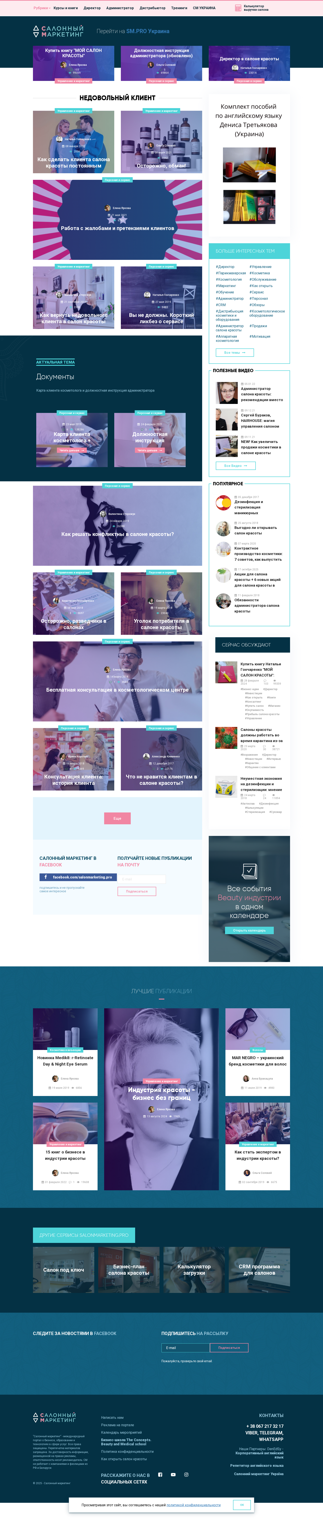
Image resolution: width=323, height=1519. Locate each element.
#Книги (271, 697)
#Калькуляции (254, 807)
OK (242, 1505)
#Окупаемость (254, 710)
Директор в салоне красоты (249, 58)
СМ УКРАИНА (204, 8)
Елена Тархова (165, 600)
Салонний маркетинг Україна (258, 1474)
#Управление (260, 267)
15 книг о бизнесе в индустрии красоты (65, 1155)
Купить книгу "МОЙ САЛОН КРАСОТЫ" (73, 53)
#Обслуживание (262, 279)
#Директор (225, 267)
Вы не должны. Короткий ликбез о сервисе (161, 318)
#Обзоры (257, 305)
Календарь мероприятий (121, 1432)
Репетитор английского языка (256, 1466)
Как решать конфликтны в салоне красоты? (117, 534)
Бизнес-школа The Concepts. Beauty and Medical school (126, 1442)
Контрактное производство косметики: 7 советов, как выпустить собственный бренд (258, 554)
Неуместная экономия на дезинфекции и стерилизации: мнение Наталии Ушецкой (261, 784)
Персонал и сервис (161, 81)
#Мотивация (259, 336)
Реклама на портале (117, 1425)
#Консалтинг (253, 701)
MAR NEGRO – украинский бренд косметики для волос (258, 1061)
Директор (92, 8)
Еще (117, 818)
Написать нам (112, 1417)
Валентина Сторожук (78, 294)
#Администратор (230, 298)
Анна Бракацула (262, 1078)
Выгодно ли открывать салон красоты (255, 530)
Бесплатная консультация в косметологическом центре (117, 690)
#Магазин (274, 705)
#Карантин (252, 763)
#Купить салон (254, 705)
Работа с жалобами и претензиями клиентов (117, 228)
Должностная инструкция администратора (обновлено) (161, 53)
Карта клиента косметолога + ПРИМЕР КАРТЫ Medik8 (72, 437)
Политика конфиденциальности (127, 1451)
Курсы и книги (66, 8)
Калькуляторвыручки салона (256, 7)
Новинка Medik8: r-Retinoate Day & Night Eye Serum (65, 1061)
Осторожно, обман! (161, 166)
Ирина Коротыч (78, 756)
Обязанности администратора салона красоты (256, 605)
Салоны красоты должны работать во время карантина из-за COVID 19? (262, 735)
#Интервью (274, 758)
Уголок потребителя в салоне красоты (161, 624)
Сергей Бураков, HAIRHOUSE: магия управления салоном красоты (260, 421)
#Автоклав (248, 803)
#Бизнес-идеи (250, 689)
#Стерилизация (255, 812)
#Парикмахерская (231, 273)
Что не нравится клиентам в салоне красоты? (161, 780)
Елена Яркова (78, 64)
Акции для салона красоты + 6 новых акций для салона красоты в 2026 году (257, 580)
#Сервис (256, 292)
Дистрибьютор (152, 8)
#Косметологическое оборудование (266, 313)
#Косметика (259, 273)
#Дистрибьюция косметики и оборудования (229, 315)
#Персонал (258, 298)
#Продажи (258, 326)
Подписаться (137, 891)
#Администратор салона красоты (230, 328)
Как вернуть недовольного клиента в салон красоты (74, 318)
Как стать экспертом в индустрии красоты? (258, 1155)
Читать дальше (115, 250)
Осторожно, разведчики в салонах (73, 624)
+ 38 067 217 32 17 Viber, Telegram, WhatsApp (264, 1433)
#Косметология (229, 279)
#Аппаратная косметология (227, 338)
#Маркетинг (226, 286)
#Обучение (225, 292)
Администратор (120, 8)
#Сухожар (275, 812)
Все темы (232, 353)
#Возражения (249, 754)
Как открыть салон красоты (124, 1459)
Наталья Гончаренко (254, 68)
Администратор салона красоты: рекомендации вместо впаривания (262, 394)
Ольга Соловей (166, 64)
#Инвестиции (253, 693)
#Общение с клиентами (260, 767)
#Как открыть (261, 286)
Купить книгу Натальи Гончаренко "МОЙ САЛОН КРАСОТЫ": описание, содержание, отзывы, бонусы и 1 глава (262, 670)
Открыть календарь (249, 930)
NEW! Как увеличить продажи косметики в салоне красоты (261, 447)
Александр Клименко (166, 756)
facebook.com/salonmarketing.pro (82, 877)
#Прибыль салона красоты (262, 714)
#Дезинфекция (269, 803)
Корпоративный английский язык (259, 1455)
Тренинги (179, 8)
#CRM (221, 305)
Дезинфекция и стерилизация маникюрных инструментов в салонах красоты (257, 508)
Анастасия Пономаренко (78, 600)
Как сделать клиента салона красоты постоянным (73, 162)
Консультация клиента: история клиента (73, 780)
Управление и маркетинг (73, 81)
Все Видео (233, 466)
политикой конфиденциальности (194, 1505)
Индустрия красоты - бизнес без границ (161, 1094)
